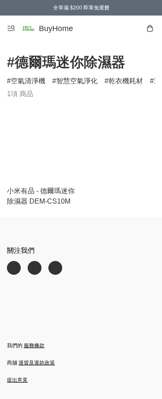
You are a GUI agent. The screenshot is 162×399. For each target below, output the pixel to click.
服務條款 (34, 345)
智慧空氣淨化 (77, 81)
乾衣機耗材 (125, 81)
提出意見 (17, 380)
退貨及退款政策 (37, 363)
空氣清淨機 (28, 81)
